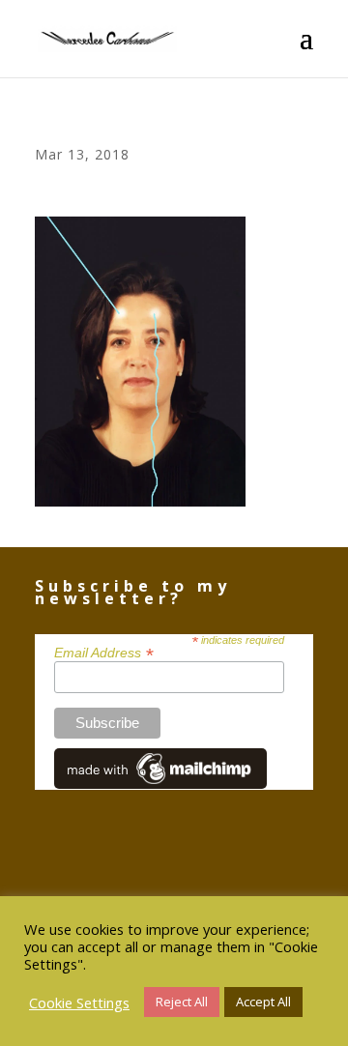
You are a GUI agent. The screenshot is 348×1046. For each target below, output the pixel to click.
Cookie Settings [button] (79, 1002)
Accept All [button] (263, 1001)
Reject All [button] (182, 1001)
